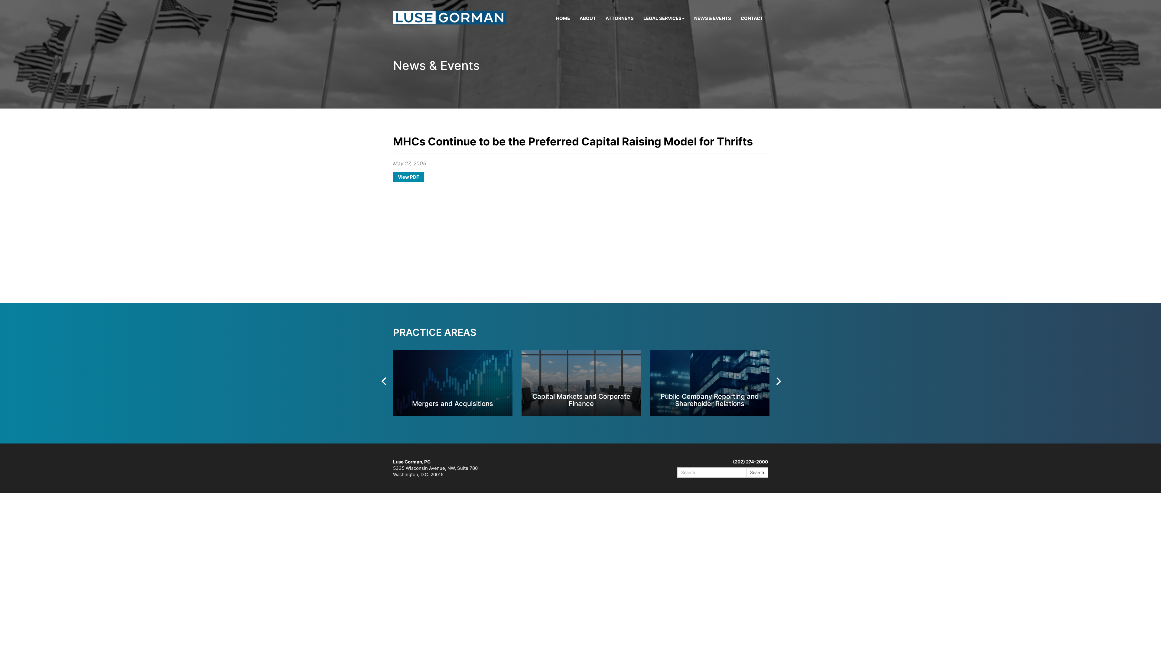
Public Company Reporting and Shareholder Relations (710, 399)
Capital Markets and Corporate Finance (581, 399)
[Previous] (384, 381)
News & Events (712, 18)
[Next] (778, 381)
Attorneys (620, 18)
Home (563, 18)
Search (757, 472)
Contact (752, 18)
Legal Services (662, 18)
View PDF (408, 177)
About (588, 18)
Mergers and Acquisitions (452, 403)
